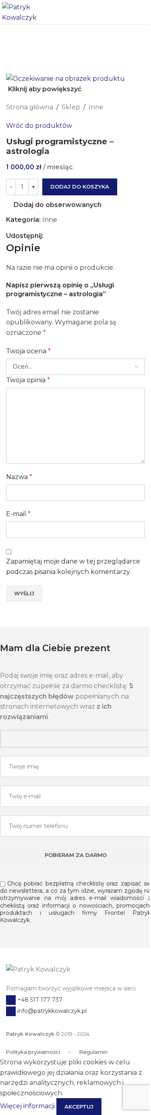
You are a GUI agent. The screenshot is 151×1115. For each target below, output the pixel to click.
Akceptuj (78, 1106)
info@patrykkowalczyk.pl (51, 1011)
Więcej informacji (28, 1106)
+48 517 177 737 (39, 999)
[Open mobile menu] (141, 12)
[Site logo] (28, 11)
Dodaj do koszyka (79, 186)
